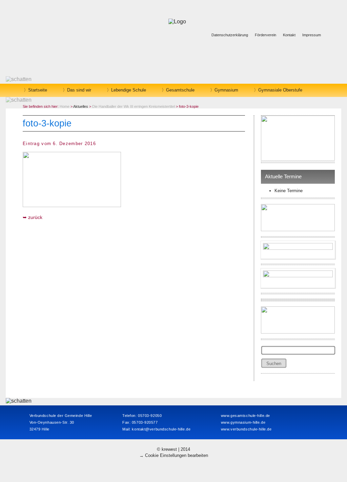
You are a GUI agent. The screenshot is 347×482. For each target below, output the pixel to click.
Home (64, 106)
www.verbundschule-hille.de (246, 429)
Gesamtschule (180, 90)
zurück (35, 217)
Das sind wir (79, 90)
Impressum (311, 35)
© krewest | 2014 (173, 449)
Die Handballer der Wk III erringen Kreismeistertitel (133, 106)
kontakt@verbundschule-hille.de (161, 429)
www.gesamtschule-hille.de (245, 416)
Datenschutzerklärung (229, 35)
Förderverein (265, 35)
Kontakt (289, 35)
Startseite (37, 90)
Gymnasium (226, 90)
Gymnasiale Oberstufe (280, 90)
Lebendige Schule (128, 90)
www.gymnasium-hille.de (243, 422)
